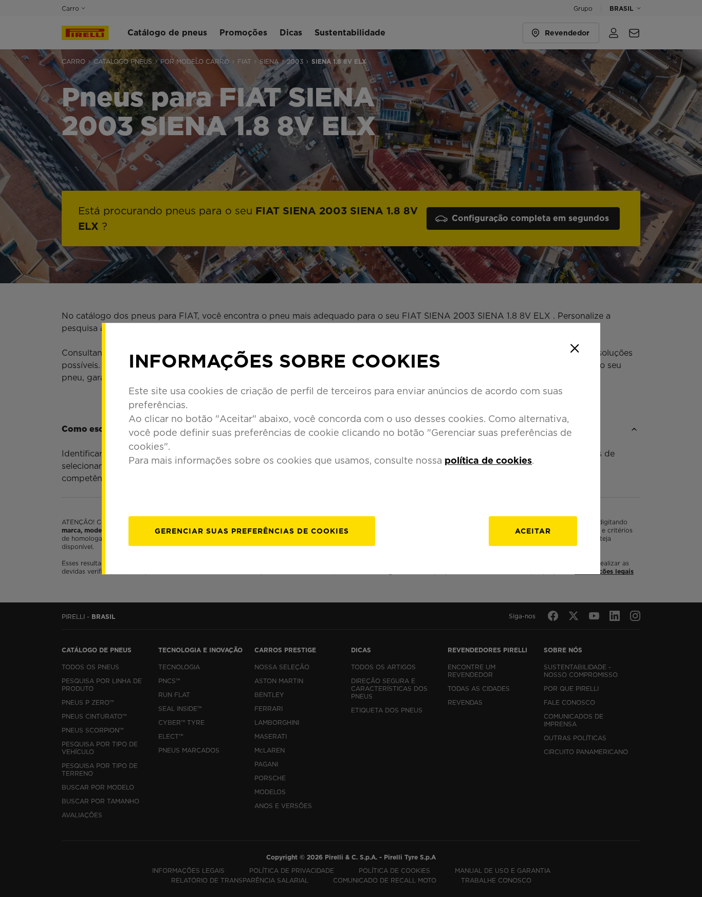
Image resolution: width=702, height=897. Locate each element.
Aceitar (533, 531)
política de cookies (488, 460)
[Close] (574, 348)
